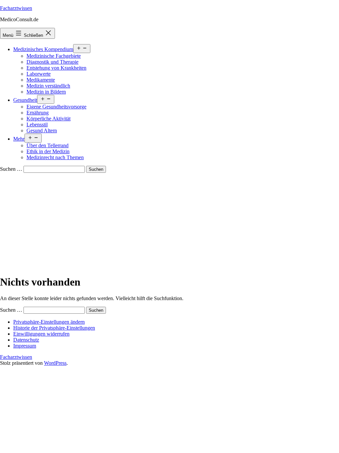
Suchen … (11, 169)
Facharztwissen (16, 8)
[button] (49, 322)
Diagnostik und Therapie (52, 62)
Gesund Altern (41, 130)
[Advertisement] (169, 222)
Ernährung (37, 112)
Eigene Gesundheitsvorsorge (56, 106)
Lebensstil (37, 124)
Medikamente (40, 80)
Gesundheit (25, 100)
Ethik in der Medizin (48, 151)
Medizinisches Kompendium (43, 49)
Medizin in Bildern (46, 92)
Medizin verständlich (48, 86)
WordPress (55, 363)
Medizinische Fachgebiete (53, 56)
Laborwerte (38, 74)
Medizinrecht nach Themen (55, 157)
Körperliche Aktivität (48, 118)
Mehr (18, 139)
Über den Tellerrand (47, 145)
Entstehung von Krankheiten (56, 68)
